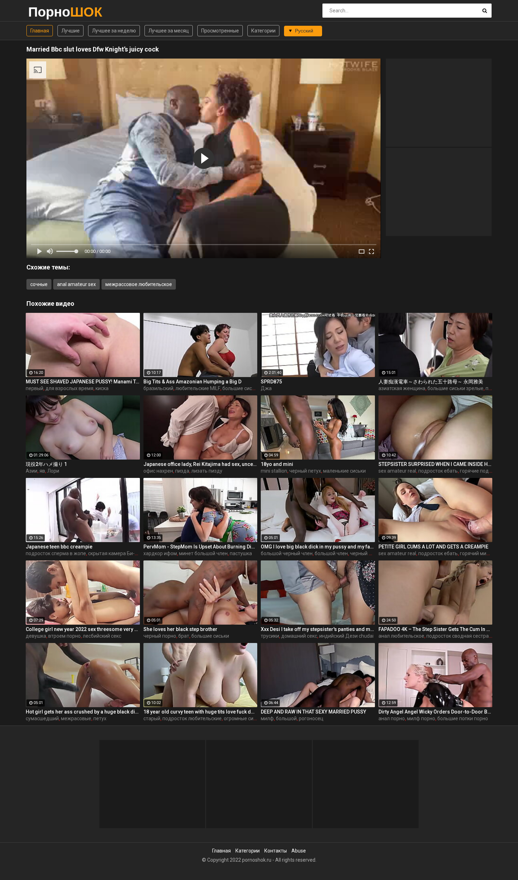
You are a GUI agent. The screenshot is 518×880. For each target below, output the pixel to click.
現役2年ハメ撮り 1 (46, 464)
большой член (331, 553)
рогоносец (311, 718)
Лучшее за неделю (114, 31)
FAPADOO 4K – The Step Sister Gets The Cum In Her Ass (435, 629)
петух (99, 718)
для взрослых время (69, 388)
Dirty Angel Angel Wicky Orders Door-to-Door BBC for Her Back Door (435, 712)
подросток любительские (192, 718)
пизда (182, 471)
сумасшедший (42, 718)
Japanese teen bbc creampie (59, 547)
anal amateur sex (76, 284)
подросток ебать (438, 471)
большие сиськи (241, 388)
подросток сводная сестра (457, 636)
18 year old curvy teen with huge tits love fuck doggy (200, 712)
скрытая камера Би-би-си (117, 553)
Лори (53, 471)
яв (42, 471)
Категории (263, 31)
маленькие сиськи (344, 471)
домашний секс (299, 636)
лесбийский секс (102, 636)
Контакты (275, 851)
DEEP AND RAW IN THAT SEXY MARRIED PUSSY (313, 712)
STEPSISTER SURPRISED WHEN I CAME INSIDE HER (435, 464)
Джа (266, 388)
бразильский (158, 388)
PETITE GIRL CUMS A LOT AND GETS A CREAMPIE (433, 547)
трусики (270, 636)
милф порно (421, 718)
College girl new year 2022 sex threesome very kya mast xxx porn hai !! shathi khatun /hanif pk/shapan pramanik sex (83, 629)
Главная (39, 31)
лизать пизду (206, 471)
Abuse (298, 851)
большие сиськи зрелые (455, 388)
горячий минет (477, 553)
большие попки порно (462, 718)
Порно (46, 12)
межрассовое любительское (138, 284)
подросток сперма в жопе (56, 553)
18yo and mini (277, 464)
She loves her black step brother (180, 629)
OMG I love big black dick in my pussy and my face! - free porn (318, 547)
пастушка (241, 553)
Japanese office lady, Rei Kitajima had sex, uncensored (200, 464)
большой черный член (287, 553)
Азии (31, 471)
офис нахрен (158, 471)
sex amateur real (397, 471)
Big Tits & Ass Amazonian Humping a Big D (192, 381)
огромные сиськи (244, 718)
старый (151, 718)
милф (267, 718)
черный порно (159, 636)
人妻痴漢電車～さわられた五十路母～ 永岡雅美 (430, 381)
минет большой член (203, 553)
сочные (39, 284)
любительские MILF (197, 388)
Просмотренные (220, 31)
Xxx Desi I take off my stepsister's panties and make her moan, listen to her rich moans (318, 629)
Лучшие (70, 31)
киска (102, 388)
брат (183, 636)
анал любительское (401, 636)
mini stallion (274, 471)
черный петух (305, 471)
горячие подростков (483, 471)
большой (286, 718)
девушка (36, 636)
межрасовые (76, 718)
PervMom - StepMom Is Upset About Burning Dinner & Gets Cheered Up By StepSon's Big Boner (200, 547)
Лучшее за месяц (168, 31)
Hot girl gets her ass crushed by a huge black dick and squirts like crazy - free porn (83, 712)
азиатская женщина (401, 388)
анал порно (391, 718)
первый (34, 388)
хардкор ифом (160, 553)
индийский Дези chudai (346, 636)
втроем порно (64, 636)
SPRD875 (271, 381)
